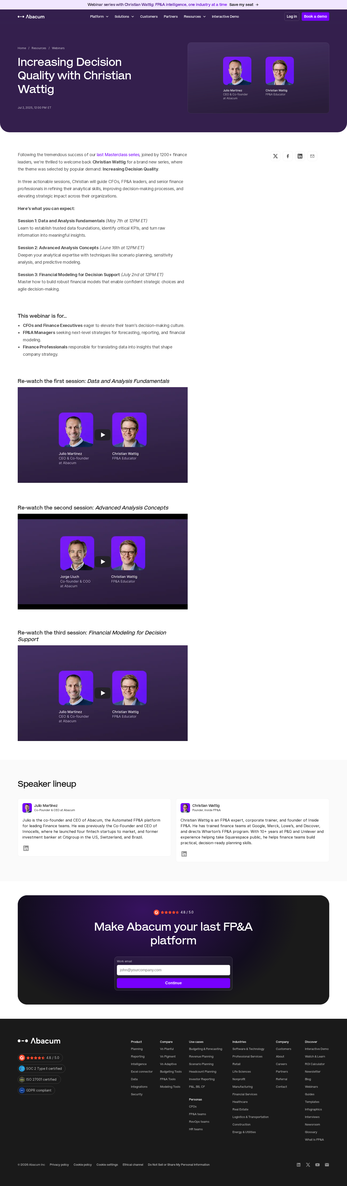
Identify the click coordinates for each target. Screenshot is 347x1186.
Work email (124, 961)
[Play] (103, 435)
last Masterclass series (117, 154)
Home (22, 48)
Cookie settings (107, 1164)
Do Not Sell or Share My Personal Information (179, 1164)
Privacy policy (59, 1164)
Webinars (58, 48)
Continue (173, 983)
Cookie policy (83, 1164)
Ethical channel (133, 1164)
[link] (26, 848)
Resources (39, 48)
